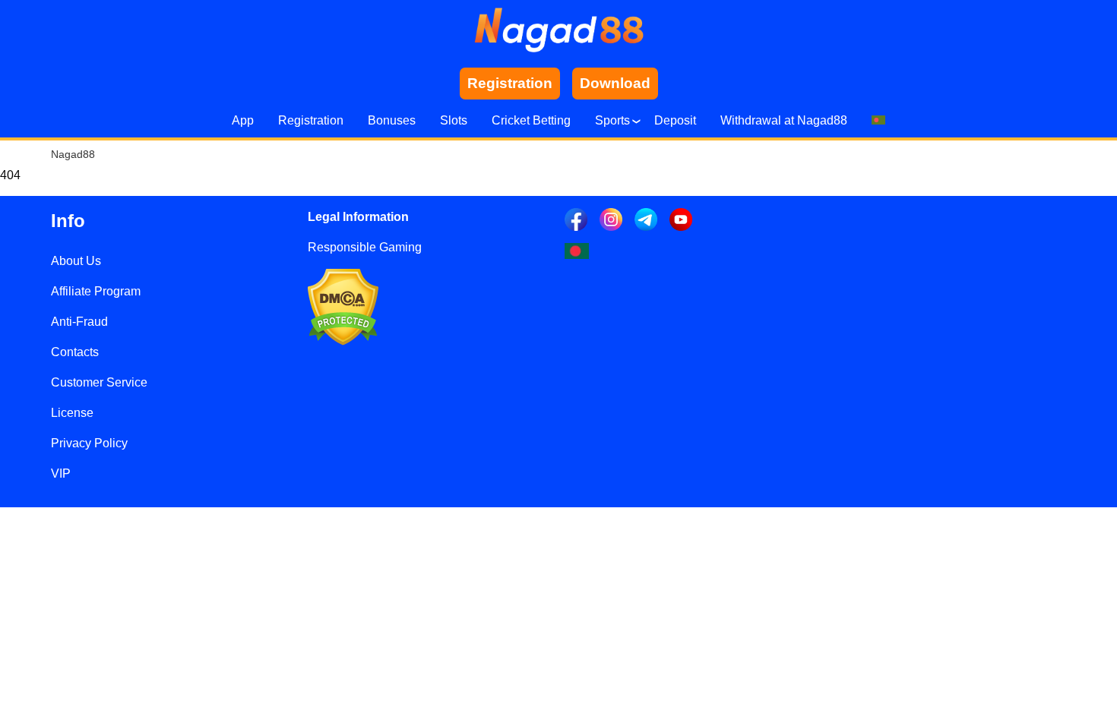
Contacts (75, 352)
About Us (76, 260)
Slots (453, 120)
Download (615, 83)
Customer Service (99, 382)
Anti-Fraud (79, 321)
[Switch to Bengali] (878, 121)
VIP (61, 473)
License (72, 412)
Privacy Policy (89, 443)
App (243, 120)
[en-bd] (577, 251)
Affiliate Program (96, 291)
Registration (310, 120)
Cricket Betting (531, 120)
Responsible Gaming (365, 247)
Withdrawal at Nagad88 (783, 120)
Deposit (675, 120)
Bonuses (392, 120)
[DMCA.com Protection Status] (343, 341)
